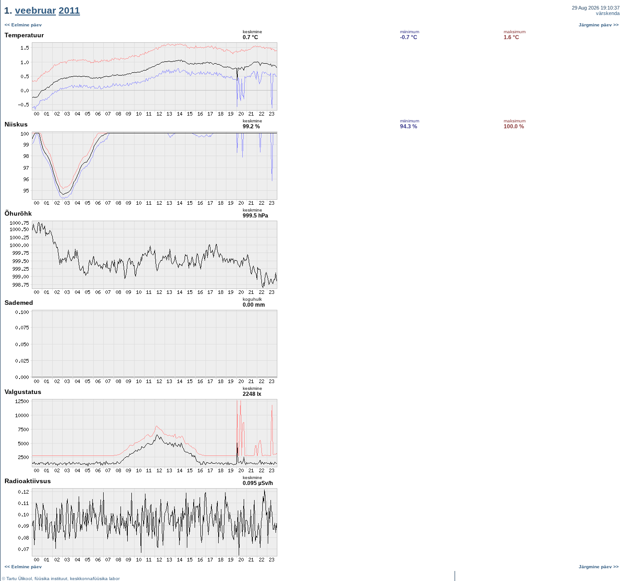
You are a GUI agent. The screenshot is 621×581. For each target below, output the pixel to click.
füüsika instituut (51, 578)
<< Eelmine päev (23, 24)
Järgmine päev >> (599, 24)
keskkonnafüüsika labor (95, 578)
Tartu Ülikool (19, 578)
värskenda (608, 13)
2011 (69, 10)
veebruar (35, 10)
